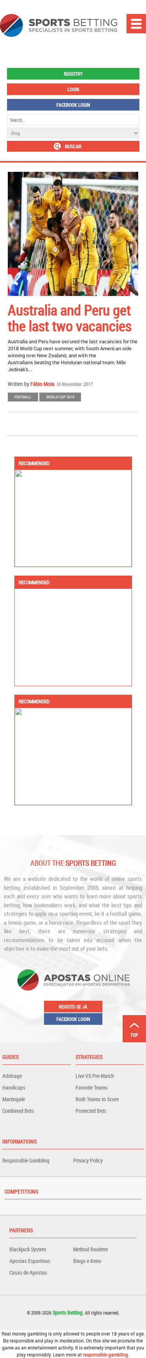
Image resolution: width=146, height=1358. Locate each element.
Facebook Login (73, 105)
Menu (136, 23)
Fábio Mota (42, 384)
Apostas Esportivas (29, 1261)
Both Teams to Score (97, 1099)
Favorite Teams (91, 1087)
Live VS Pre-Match (95, 1075)
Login (73, 89)
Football (22, 397)
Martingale (13, 1099)
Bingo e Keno (87, 1261)
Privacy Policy (88, 1160)
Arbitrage (12, 1075)
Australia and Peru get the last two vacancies (70, 317)
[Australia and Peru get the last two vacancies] (73, 234)
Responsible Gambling (25, 1160)
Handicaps (13, 1087)
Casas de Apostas (28, 1272)
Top (134, 1035)
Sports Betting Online (58, 25)
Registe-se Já (73, 1006)
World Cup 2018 (60, 397)
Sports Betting (68, 1312)
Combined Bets (18, 1110)
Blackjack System (27, 1249)
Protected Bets (91, 1110)
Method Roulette (90, 1249)
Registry (73, 74)
